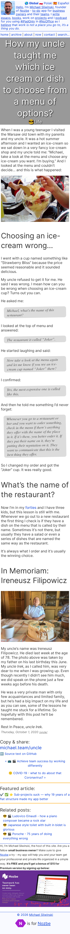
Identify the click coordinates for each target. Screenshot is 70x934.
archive (16, 34)
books (16, 18)
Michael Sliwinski (42, 7)
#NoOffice (46, 21)
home (4, 34)
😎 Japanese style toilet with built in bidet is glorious (34, 827)
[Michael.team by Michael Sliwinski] (8, 8)
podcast (61, 18)
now (38, 34)
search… (63, 34)
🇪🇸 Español (61, 3)
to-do (36, 10)
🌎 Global (31, 3)
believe (6, 25)
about (28, 34)
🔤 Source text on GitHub (18, 754)
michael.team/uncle (21, 747)
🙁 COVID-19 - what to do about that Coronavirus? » (35, 775)
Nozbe (24, 10)
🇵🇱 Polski (45, 3)
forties (30, 507)
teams (45, 14)
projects (41, 18)
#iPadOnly (28, 21)
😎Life (35, 121)
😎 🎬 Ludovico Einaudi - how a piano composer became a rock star (30, 818)
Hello (19, 7)
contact (49, 34)
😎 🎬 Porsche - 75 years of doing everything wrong (27, 836)
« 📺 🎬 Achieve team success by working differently (35, 763)
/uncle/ (43, 732)
